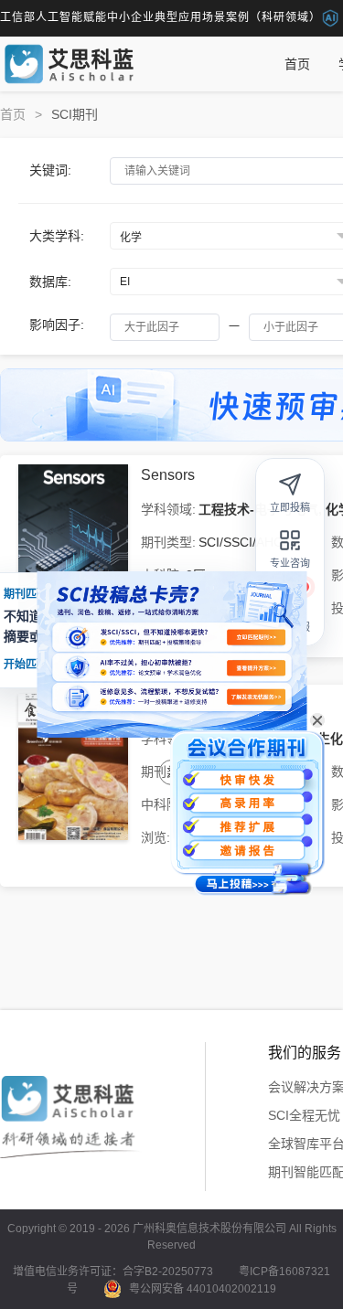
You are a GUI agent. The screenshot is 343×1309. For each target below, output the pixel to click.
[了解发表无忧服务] (256, 697)
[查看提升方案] (256, 668)
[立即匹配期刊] (256, 636)
